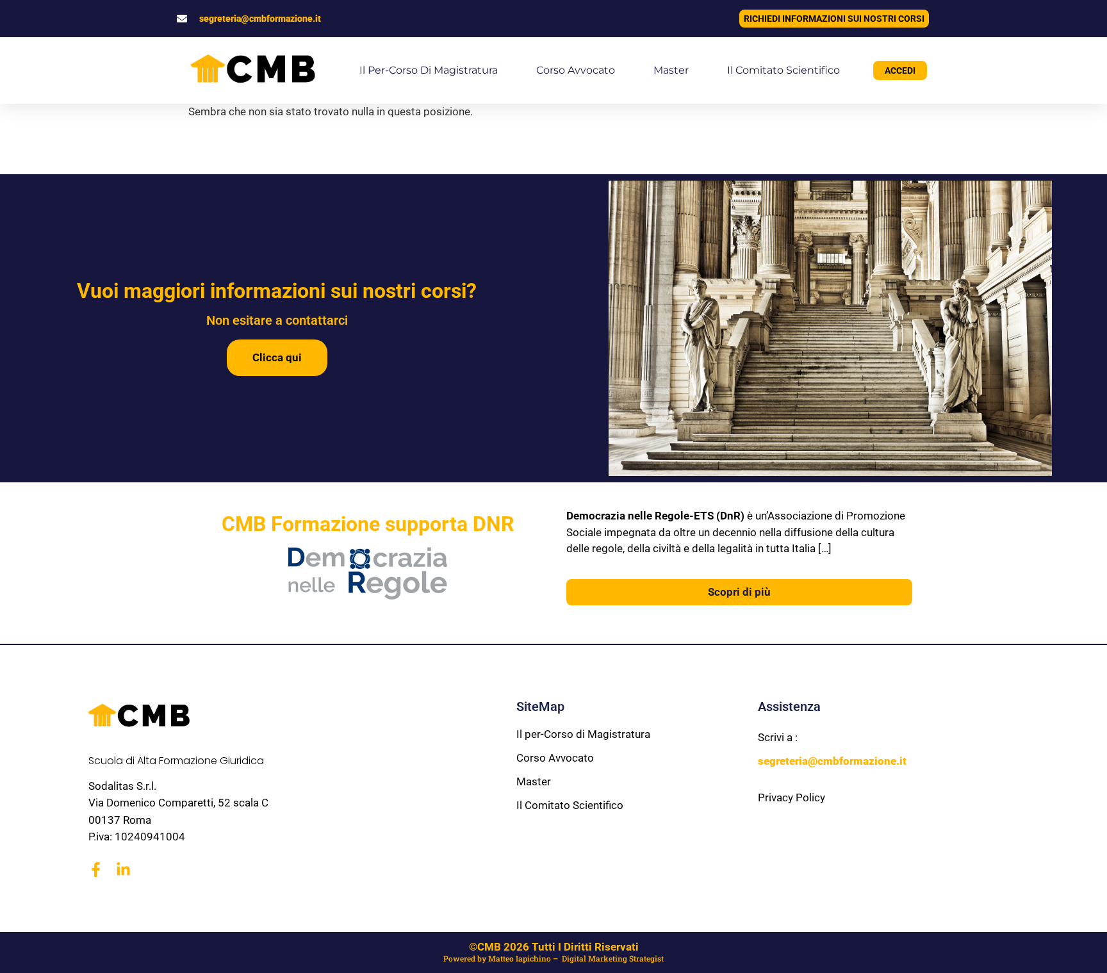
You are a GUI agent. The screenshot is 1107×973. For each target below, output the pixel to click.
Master (671, 70)
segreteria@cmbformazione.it (260, 18)
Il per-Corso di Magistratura (428, 70)
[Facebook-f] (95, 869)
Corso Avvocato (575, 70)
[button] (25, 947)
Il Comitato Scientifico (783, 70)
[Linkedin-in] (123, 869)
